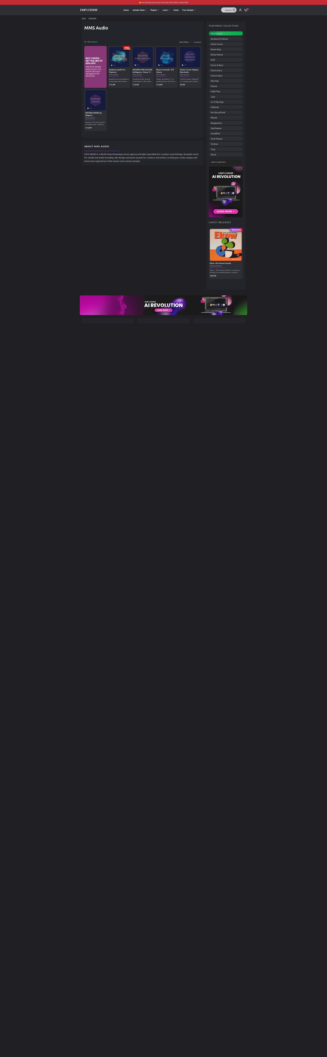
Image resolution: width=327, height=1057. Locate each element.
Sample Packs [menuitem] (139, 10)
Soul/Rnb (215, 133)
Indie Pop (215, 91)
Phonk (214, 117)
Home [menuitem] (126, 10)
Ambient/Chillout (219, 38)
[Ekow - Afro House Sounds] (226, 245)
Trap (213, 149)
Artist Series (217, 44)
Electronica (216, 70)
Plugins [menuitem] (153, 10)
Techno (214, 143)
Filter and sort (92, 42)
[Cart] (245, 10)
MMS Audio (92, 18)
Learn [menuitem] (165, 10)
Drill (213, 59)
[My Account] (240, 10)
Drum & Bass (217, 65)
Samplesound (216, 266)
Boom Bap (216, 49)
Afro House (216, 33)
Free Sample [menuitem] (188, 10)
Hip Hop (215, 80)
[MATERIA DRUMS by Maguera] (95, 100)
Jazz (213, 96)
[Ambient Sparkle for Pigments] (119, 57)
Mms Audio (113, 75)
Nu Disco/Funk (218, 112)
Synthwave (216, 128)
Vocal (213, 154)
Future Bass (217, 75)
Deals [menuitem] (176, 10)
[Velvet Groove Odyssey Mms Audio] (190, 57)
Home (84, 18)
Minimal (215, 107)
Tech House (216, 138)
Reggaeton (216, 123)
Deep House (217, 54)
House (214, 86)
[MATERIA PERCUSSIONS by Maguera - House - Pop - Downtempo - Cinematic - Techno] (143, 57)
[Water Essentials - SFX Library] (166, 57)
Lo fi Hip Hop (217, 101)
